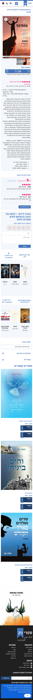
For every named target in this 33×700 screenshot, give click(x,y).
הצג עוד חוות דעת (24, 207)
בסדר (27, 695)
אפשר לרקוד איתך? (25, 327)
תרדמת (5, 282)
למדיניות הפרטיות (26, 692)
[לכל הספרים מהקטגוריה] (8, 253)
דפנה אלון (25, 330)
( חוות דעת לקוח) (15, 82)
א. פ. (5, 284)
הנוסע (15, 282)
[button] (16, 3)
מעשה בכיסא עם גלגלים (5, 327)
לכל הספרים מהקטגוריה (9, 256)
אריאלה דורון (5, 330)
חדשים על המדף (19, 86)
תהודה (15, 326)
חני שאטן (25, 284)
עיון (7, 86)
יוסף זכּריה (15, 328)
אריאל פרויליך (15, 284)
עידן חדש (11, 86)
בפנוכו (25, 282)
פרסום (24, 246)
